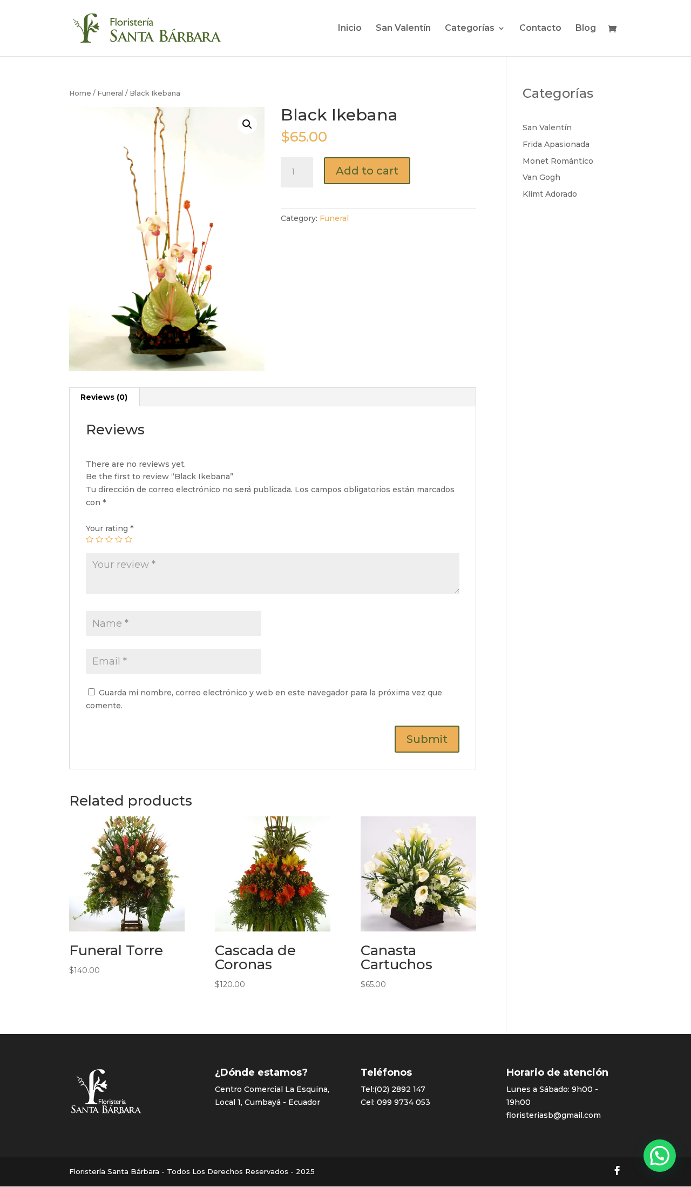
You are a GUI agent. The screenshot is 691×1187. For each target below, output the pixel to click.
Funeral (110, 93)
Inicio (350, 28)
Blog (585, 28)
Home (80, 93)
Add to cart (367, 170)
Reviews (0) (103, 397)
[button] (659, 1155)
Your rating (109, 528)
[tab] (104, 397)
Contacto (540, 28)
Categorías (469, 28)
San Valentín (403, 28)
